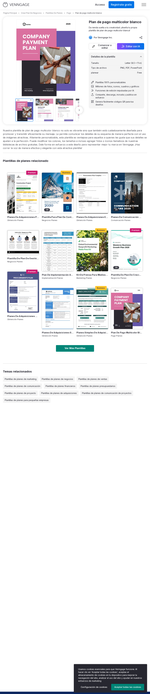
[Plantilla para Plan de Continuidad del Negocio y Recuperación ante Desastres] (58, 193)
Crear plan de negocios (31, 13)
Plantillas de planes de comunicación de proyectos (106, 393)
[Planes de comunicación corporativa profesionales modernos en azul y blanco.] (127, 193)
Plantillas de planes (54, 13)
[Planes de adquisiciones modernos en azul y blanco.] (23, 292)
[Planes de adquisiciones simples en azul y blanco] (58, 308)
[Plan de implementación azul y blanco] (58, 250)
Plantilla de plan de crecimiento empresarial (127, 275)
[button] (102, 46)
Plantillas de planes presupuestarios (98, 386)
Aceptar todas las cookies (127, 687)
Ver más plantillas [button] (75, 348)
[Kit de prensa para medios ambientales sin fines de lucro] (92, 250)
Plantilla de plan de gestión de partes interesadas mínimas (23, 258)
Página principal (10, 13)
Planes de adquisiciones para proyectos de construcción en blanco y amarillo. (23, 217)
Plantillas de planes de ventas (92, 379)
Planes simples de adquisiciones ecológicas (92, 332)
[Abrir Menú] (144, 4)
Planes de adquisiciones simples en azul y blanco (58, 332)
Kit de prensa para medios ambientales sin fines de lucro (92, 275)
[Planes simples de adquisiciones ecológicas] (92, 308)
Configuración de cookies (94, 687)
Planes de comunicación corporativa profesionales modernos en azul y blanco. (127, 217)
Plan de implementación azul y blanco (58, 275)
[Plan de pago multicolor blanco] (127, 308)
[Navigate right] (79, 110)
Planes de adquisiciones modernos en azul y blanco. (23, 316)
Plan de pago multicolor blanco (127, 332)
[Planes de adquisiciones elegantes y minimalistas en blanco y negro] (92, 193)
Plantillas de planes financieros (60, 386)
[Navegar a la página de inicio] (16, 4)
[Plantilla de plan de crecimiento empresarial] (127, 250)
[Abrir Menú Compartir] (141, 37)
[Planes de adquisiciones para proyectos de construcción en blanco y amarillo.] (23, 193)
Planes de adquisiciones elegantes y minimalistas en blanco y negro (92, 217)
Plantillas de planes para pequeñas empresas (27, 400)
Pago (69, 13)
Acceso (100, 4)
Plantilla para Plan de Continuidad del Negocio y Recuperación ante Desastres (58, 217)
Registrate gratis (121, 4)
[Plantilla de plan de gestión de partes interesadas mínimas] (23, 242)
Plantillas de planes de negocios (57, 379)
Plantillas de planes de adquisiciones (59, 393)
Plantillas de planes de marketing (20, 379)
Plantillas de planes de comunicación (22, 386)
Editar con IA (133, 46)
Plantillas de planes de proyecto (20, 393)
